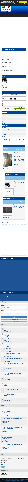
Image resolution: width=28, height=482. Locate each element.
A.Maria (5, 340)
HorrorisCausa (6, 200)
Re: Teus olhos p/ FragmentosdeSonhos (13, 358)
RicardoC (6, 369)
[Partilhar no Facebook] (6, 108)
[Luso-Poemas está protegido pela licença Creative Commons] (4, 474)
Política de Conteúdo (15, 480)
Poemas (5, 49)
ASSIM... (4, 123)
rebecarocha (7, 400)
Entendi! (23, 1)
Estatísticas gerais (6, 296)
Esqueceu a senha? (14, 319)
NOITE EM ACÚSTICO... (7, 129)
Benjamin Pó (7, 345)
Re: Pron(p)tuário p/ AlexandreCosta (12, 373)
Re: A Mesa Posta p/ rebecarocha (11, 399)
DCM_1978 (6, 335)
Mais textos (5, 85)
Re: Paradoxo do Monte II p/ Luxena (12, 353)
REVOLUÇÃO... (5, 117)
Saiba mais (6, 4)
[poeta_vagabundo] (14, 80)
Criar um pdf (5, 104)
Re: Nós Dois (7, 378)
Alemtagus (6, 359)
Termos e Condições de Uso (17, 479)
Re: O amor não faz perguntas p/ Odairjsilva (14, 363)
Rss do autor (5, 87)
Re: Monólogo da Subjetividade (11, 389)
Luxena (5, 354)
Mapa (9, 479)
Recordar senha (6, 315)
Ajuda (6, 479)
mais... (3, 466)
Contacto (2, 479)
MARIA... (4, 134)
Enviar (4, 101)
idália (5, 350)
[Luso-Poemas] (14, 9)
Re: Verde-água (7, 348)
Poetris (21, 480)
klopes (5, 330)
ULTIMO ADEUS (5, 114)
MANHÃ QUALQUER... (7, 132)
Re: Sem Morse (7, 329)
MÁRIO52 (6, 385)
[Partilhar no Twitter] (8, 108)
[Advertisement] (14, 32)
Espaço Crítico (5, 412)
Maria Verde (6, 148)
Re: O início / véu (8, 338)
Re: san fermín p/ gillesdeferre (11, 343)
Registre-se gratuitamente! (14, 321)
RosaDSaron (7, 379)
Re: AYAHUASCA (7, 368)
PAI (2, 121)
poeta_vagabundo (9, 177)
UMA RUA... (4, 127)
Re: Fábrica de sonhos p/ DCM (11, 333)
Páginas (3, 298)
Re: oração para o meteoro (10, 394)
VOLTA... (4, 119)
